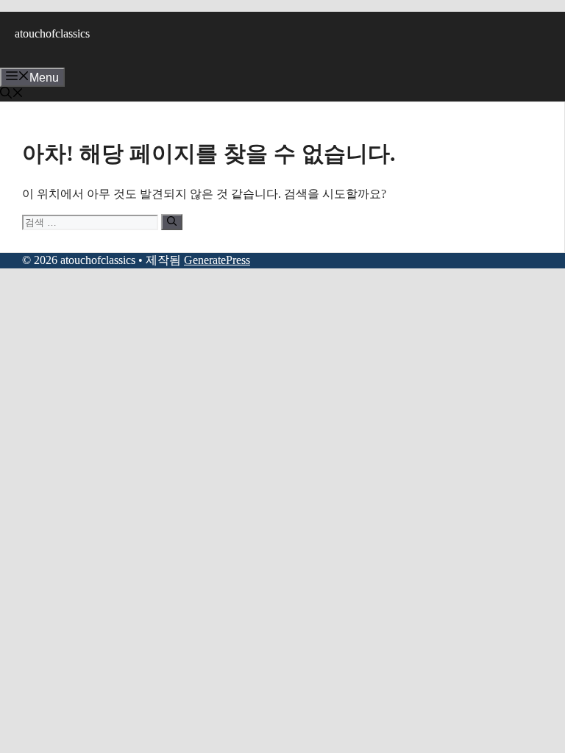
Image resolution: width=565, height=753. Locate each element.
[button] (12, 94)
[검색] (171, 222)
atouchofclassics (52, 33)
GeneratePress (217, 260)
